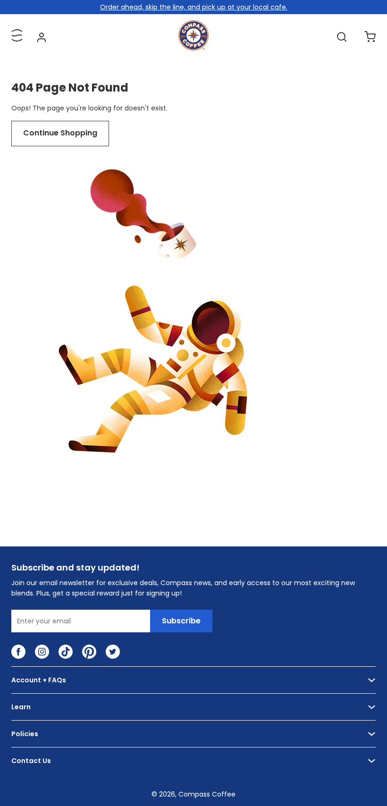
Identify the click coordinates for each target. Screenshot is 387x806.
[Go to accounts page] (41, 36)
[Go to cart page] (370, 36)
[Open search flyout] (341, 36)
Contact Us (31, 760)
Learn (21, 707)
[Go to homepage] (193, 48)
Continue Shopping (60, 132)
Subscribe (181, 620)
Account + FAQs (38, 680)
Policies (24, 734)
